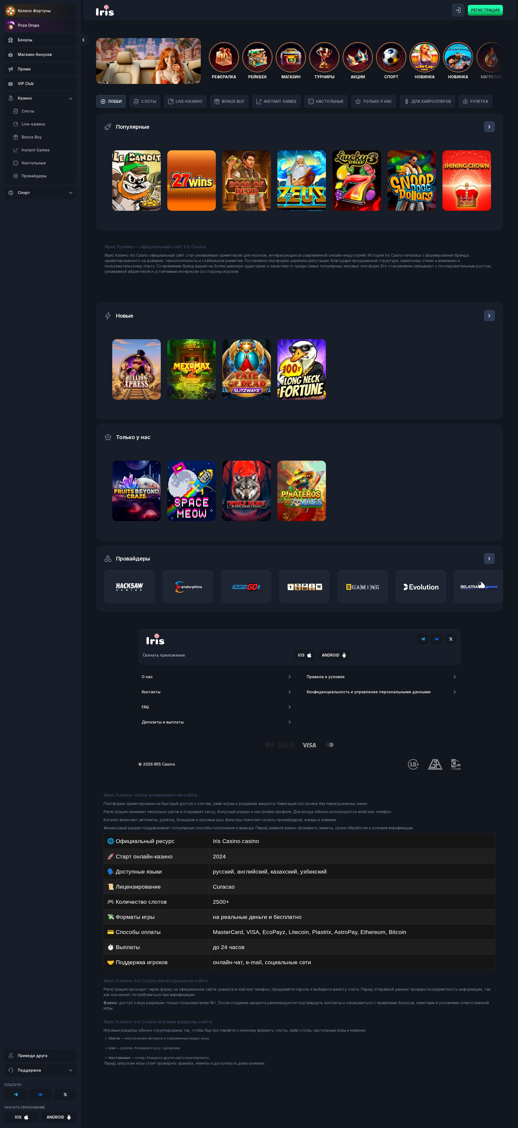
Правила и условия (326, 676)
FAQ (145, 707)
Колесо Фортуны (34, 10)
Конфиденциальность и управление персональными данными (369, 691)
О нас (147, 676)
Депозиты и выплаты (163, 722)
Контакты (151, 691)
